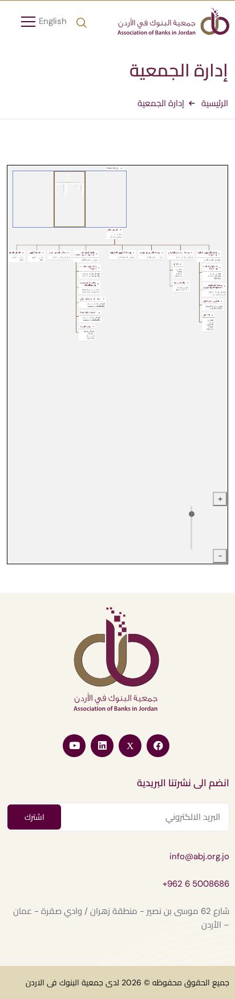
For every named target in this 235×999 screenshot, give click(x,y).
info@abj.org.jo (199, 856)
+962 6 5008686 (196, 883)
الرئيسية (214, 103)
